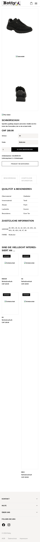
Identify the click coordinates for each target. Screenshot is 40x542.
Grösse (4, 136)
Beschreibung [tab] (10, 178)
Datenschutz (12, 538)
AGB (3, 538)
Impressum (24, 538)
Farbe (4, 142)
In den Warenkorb (25, 149)
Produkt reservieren (20, 164)
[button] (36, 3)
